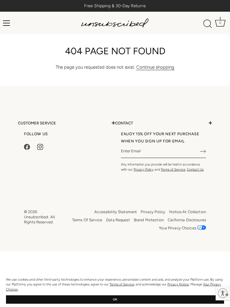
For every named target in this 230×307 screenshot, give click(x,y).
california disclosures (187, 220)
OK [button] (115, 299)
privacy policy (153, 212)
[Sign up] (203, 151)
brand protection (149, 220)
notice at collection (187, 212)
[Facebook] (27, 146)
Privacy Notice (178, 284)
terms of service (87, 220)
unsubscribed (36, 217)
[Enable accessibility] (223, 293)
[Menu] (6, 23)
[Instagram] (40, 146)
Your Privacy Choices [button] (178, 228)
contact (124, 123)
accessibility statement (115, 212)
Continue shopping (155, 67)
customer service (37, 123)
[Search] (207, 24)
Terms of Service (122, 284)
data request (118, 220)
